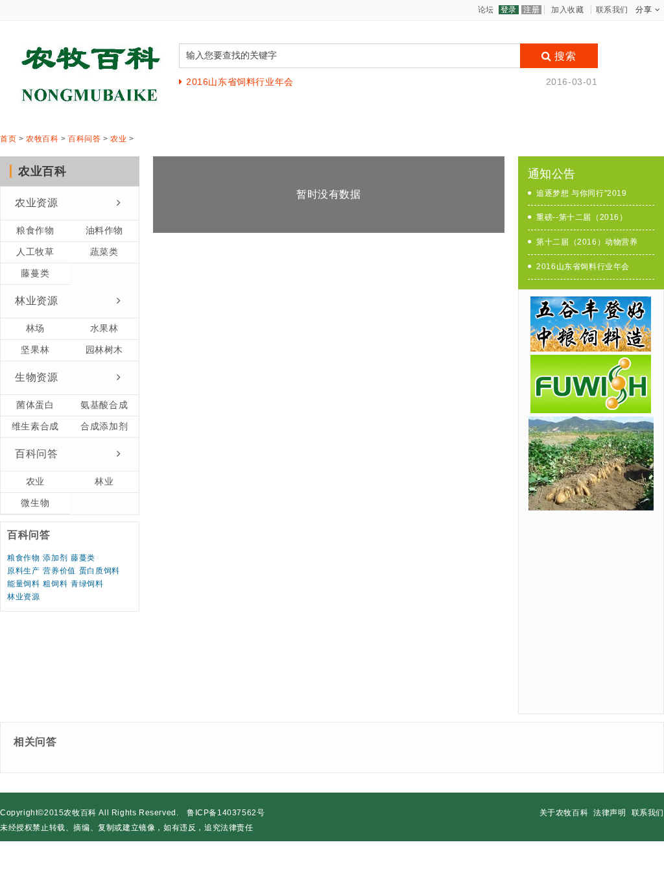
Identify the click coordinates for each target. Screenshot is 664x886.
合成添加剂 (104, 426)
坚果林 (35, 349)
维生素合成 (35, 426)
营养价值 (59, 570)
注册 (531, 9)
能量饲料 (23, 583)
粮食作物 (35, 230)
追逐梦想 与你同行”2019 (581, 193)
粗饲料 (55, 583)
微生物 (35, 502)
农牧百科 (42, 138)
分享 (643, 9)
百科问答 (84, 138)
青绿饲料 (87, 583)
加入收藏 (567, 9)
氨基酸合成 (104, 405)
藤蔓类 (35, 273)
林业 (104, 481)
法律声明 (609, 812)
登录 (509, 9)
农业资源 (36, 202)
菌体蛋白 (35, 405)
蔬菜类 (104, 251)
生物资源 (36, 377)
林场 (35, 328)
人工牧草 (35, 251)
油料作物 (104, 230)
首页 (8, 138)
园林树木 (104, 349)
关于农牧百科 (564, 812)
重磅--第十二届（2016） (581, 217)
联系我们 (612, 9)
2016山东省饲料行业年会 (239, 82)
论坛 (486, 9)
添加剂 (55, 557)
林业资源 (36, 300)
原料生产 (23, 570)
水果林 (104, 328)
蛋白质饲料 (99, 570)
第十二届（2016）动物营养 (586, 241)
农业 (118, 138)
